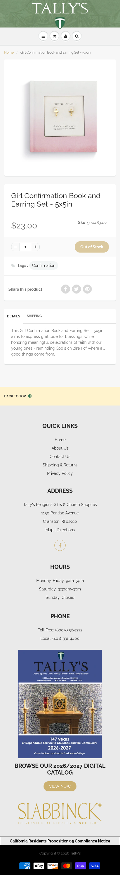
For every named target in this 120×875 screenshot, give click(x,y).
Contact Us (60, 456)
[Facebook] (60, 545)
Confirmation (43, 265)
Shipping (34, 316)
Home (9, 52)
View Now (60, 786)
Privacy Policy (60, 473)
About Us (60, 448)
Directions (66, 530)
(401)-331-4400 (66, 638)
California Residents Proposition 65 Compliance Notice (60, 841)
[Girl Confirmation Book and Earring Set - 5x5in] (60, 117)
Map (49, 530)
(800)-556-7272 (68, 630)
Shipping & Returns (60, 465)
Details (13, 316)
